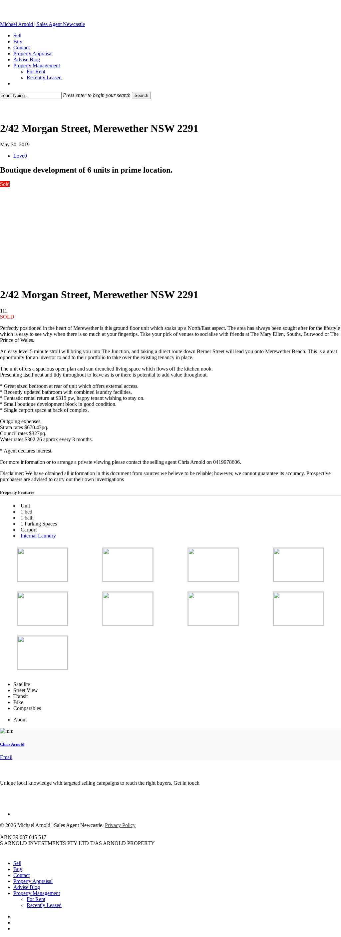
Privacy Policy (120, 825)
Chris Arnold (12, 744)
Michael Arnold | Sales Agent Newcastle (42, 24)
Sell (17, 863)
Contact (21, 875)
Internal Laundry (38, 535)
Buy (17, 869)
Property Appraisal (33, 881)
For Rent (36, 899)
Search (141, 95)
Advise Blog (26, 887)
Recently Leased (44, 905)
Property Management (36, 893)
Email (6, 757)
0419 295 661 (215, 783)
